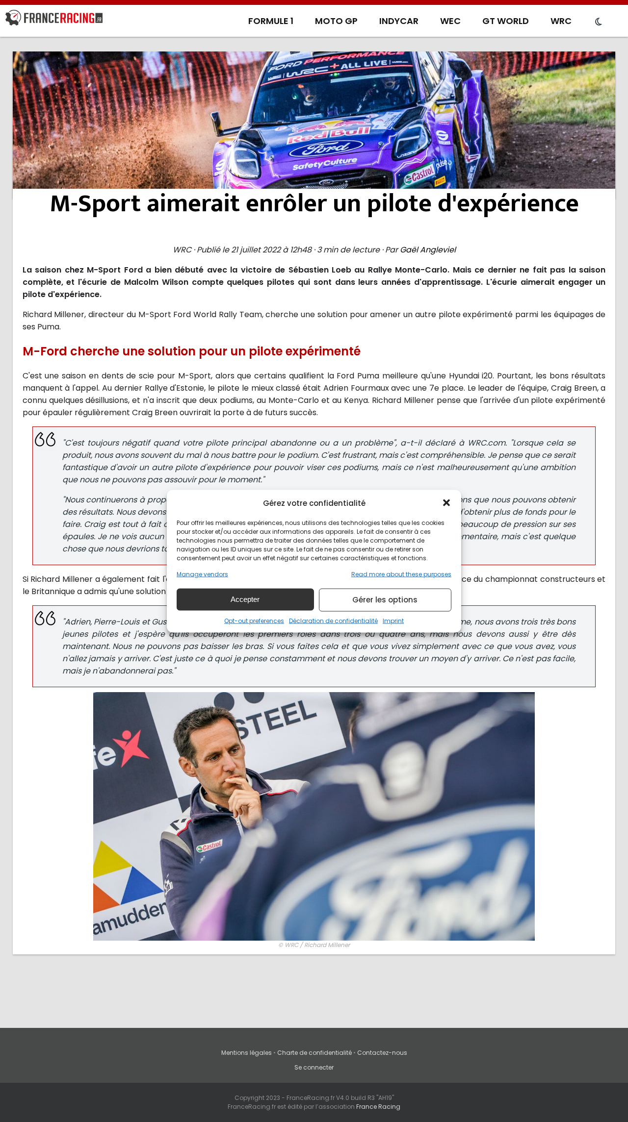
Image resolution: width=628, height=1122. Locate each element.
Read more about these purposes (401, 574)
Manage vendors (202, 574)
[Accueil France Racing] (54, 19)
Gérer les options (385, 600)
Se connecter (314, 1067)
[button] (446, 503)
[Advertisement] (314, 125)
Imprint (393, 620)
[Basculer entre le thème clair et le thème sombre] (598, 22)
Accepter (245, 599)
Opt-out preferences (254, 620)
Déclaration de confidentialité (333, 620)
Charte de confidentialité (314, 1052)
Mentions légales (246, 1052)
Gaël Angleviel (428, 249)
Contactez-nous (382, 1052)
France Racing (378, 1106)
